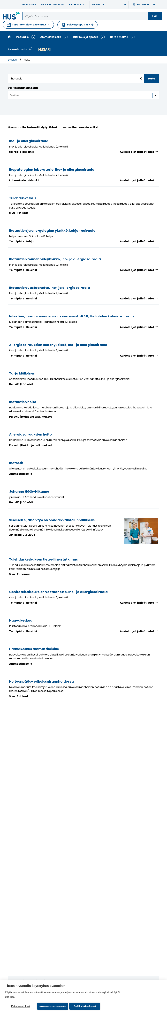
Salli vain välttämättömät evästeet (52, 1006)
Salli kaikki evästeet (85, 1006)
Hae (155, 16)
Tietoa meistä (119, 37)
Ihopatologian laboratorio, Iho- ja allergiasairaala (51, 169)
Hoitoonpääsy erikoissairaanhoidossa (41, 681)
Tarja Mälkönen (22, 373)
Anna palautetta (52, 4)
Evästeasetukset (20, 1006)
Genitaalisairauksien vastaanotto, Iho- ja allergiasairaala (58, 592)
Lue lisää (10, 996)
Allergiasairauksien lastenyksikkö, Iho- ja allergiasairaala (58, 345)
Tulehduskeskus (22, 198)
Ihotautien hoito (22, 402)
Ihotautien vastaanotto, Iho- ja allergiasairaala (49, 287)
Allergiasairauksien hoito (30, 434)
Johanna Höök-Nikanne (29, 491)
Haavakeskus (20, 620)
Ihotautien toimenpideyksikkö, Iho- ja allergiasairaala (55, 259)
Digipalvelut (100, 4)
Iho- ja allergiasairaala (28, 141)
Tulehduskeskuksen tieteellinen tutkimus (43, 559)
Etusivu (12, 60)
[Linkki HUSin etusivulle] (11, 16)
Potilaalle (22, 37)
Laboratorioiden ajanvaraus (26, 26)
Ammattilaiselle (50, 37)
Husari (44, 49)
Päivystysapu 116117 (78, 24)
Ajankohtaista (17, 49)
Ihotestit (16, 463)
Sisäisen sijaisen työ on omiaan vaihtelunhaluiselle (52, 520)
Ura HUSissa (28, 4)
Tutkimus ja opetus (85, 37)
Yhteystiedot (78, 4)
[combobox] (83, 78)
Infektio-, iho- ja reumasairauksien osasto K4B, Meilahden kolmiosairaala (71, 316)
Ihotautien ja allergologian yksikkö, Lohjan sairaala (52, 230)
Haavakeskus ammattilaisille (34, 649)
